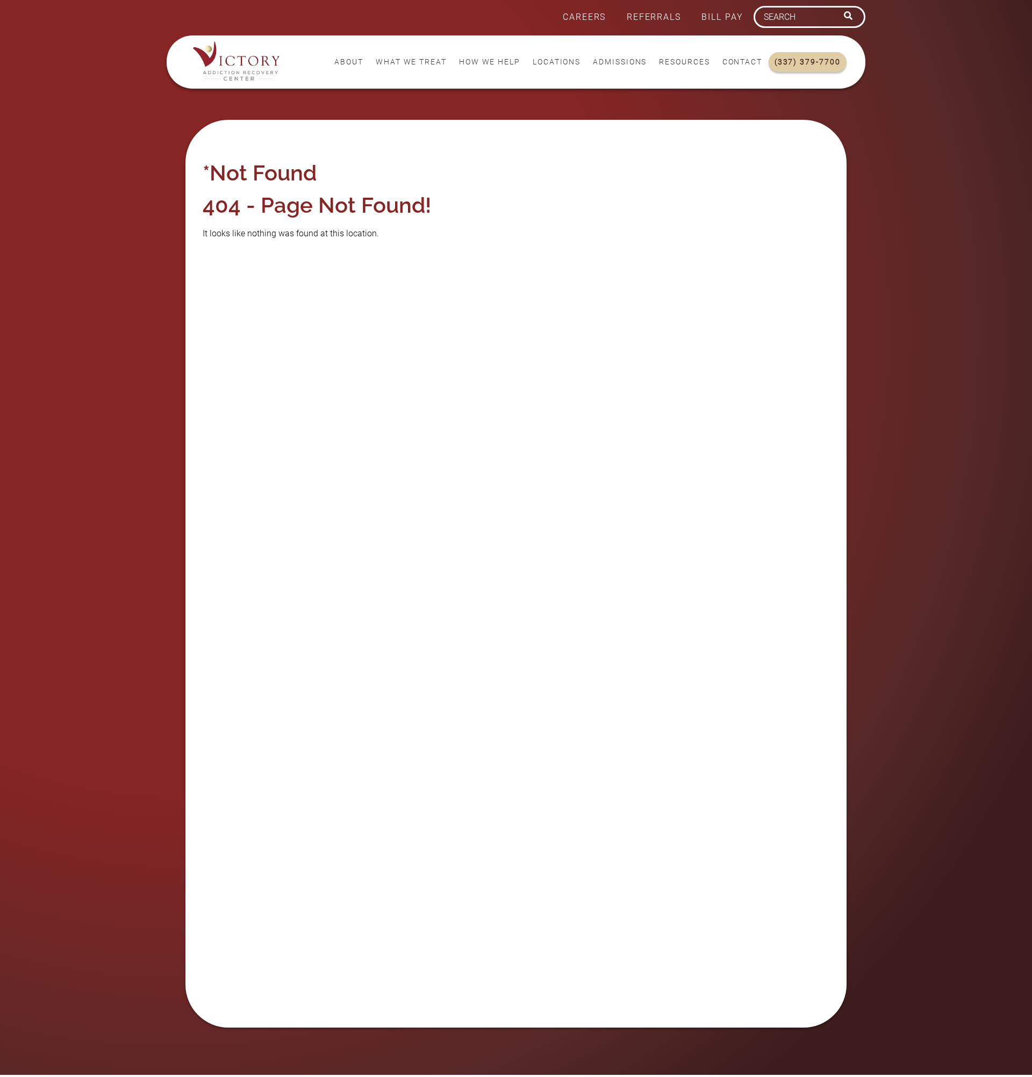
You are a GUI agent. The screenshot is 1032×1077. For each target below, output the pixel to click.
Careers (584, 17)
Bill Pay (722, 17)
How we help (489, 62)
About (348, 62)
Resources (684, 62)
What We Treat (411, 62)
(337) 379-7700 (808, 62)
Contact (742, 62)
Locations (556, 62)
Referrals (654, 17)
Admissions (620, 62)
